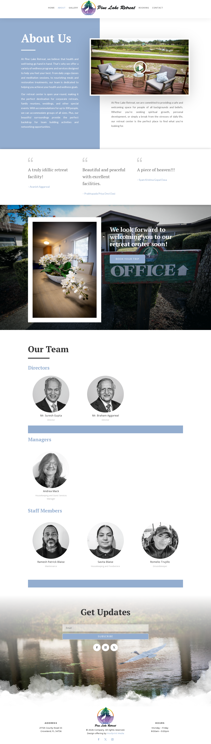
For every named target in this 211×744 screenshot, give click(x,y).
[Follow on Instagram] (105, 647)
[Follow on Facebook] (97, 647)
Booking (144, 7)
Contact (157, 7)
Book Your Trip (127, 259)
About (62, 7)
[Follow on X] (114, 647)
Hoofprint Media (115, 733)
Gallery (73, 7)
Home (51, 7)
